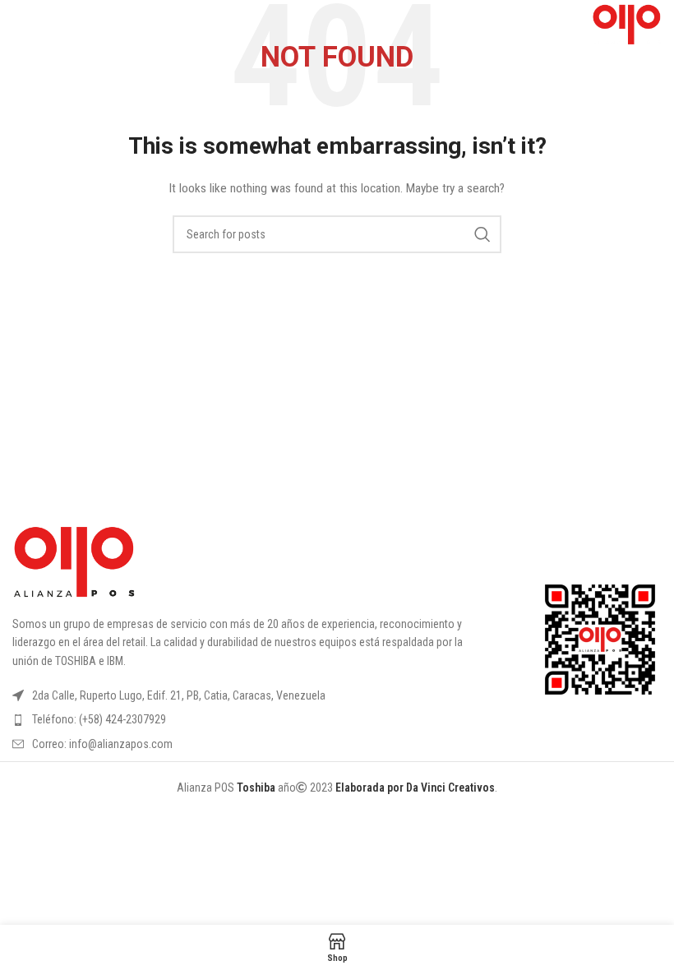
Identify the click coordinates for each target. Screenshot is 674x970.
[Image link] (74, 561)
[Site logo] (627, 23)
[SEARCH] (482, 234)
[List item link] (245, 719)
